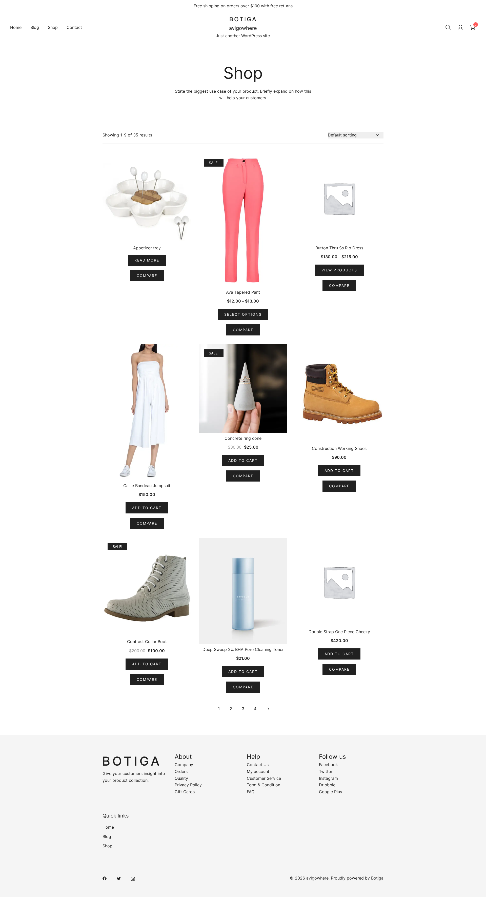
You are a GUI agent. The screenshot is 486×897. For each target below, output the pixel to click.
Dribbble (327, 784)
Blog (34, 27)
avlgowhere (243, 28)
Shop (53, 27)
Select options (243, 314)
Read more (146, 260)
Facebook (328, 764)
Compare (147, 275)
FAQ (250, 791)
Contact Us (258, 764)
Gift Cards (185, 791)
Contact (74, 27)
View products (339, 270)
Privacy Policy (188, 784)
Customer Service (264, 778)
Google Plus (330, 791)
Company (184, 764)
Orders (181, 771)
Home (16, 27)
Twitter (325, 771)
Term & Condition (263, 784)
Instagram (328, 778)
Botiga (377, 878)
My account (258, 771)
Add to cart (146, 508)
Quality (181, 778)
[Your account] (460, 27)
